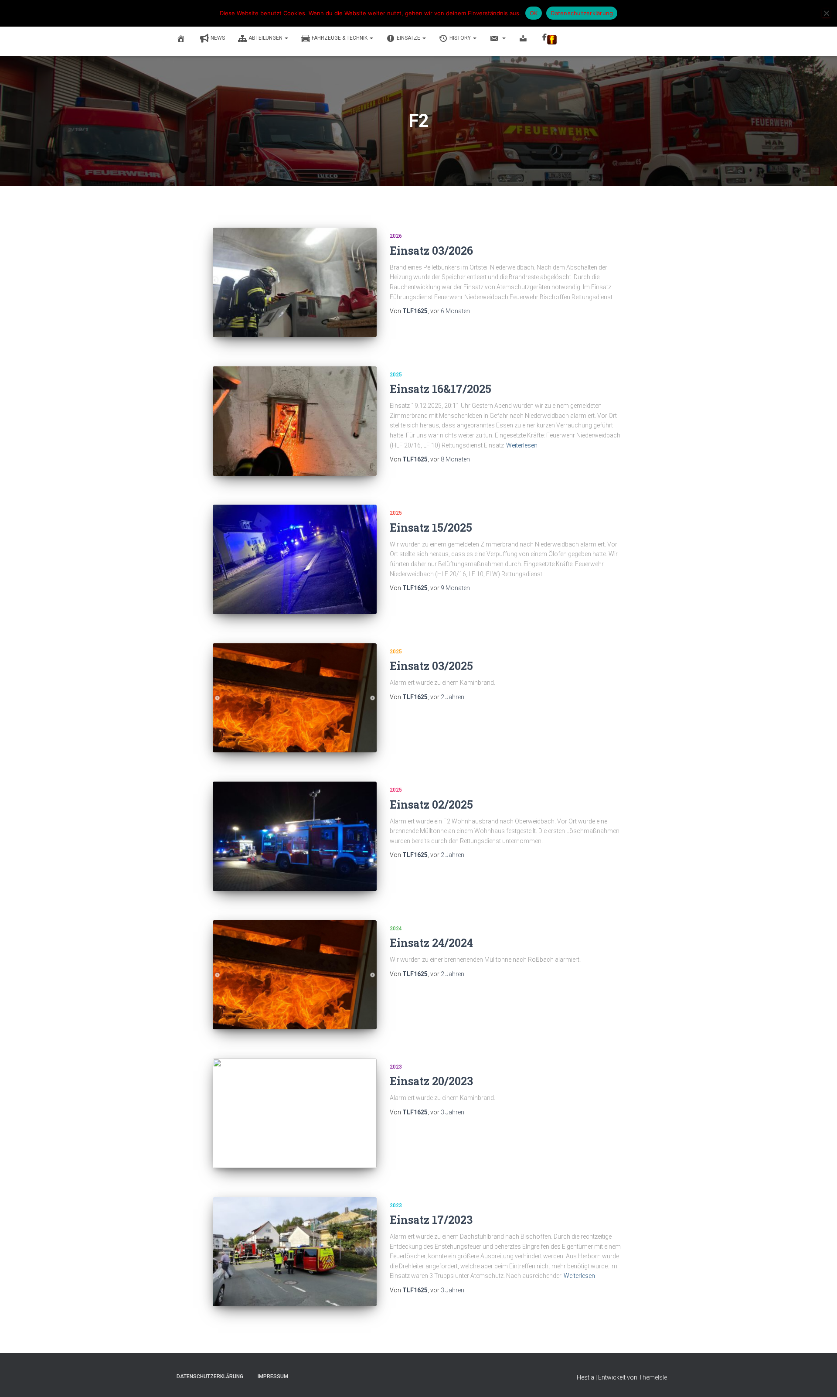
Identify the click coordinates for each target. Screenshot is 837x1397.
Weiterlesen (522, 445)
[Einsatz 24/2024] (295, 975)
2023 (396, 1067)
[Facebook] (550, 38)
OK (534, 13)
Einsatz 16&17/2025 (440, 389)
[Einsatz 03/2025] (295, 698)
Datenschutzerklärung (210, 1376)
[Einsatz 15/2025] (295, 559)
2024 (396, 929)
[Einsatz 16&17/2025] (295, 421)
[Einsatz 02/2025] (295, 836)
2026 (396, 236)
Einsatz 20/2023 (431, 1081)
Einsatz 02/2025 (431, 804)
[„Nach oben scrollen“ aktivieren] (820, 1379)
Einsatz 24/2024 (431, 943)
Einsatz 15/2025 (431, 527)
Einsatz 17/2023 (431, 1220)
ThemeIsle (653, 1377)
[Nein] (826, 13)
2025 (396, 375)
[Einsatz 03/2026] (295, 282)
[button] (286, 38)
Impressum (273, 1376)
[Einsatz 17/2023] (295, 1252)
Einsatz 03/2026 (431, 250)
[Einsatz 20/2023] (295, 1113)
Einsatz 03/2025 (431, 666)
